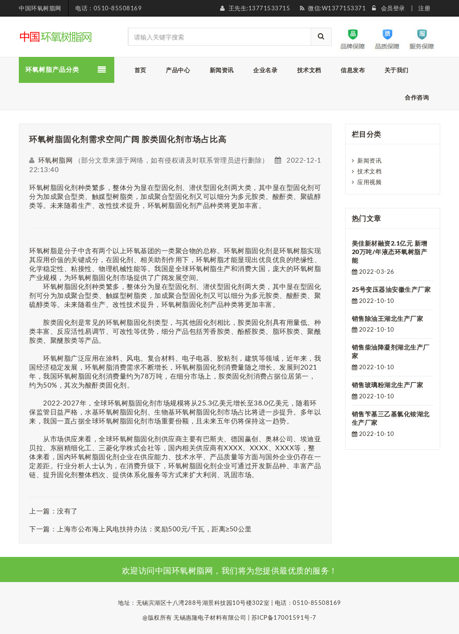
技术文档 (369, 171)
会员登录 (393, 8)
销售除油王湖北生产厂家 (388, 318)
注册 (424, 8)
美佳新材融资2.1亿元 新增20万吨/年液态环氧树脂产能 (390, 251)
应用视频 (369, 181)
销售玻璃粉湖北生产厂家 (388, 384)
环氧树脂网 (55, 160)
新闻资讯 (369, 160)
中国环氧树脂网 (40, 8)
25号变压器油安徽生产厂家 (391, 289)
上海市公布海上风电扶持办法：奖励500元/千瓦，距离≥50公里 (154, 529)
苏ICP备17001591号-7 (283, 617)
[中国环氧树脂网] (56, 35)
